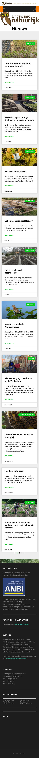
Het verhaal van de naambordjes (14, 271)
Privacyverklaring (22, 624)
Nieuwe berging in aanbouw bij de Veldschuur (18, 379)
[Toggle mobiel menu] (4, 9)
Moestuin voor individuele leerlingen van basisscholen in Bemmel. (19, 525)
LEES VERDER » (9, 82)
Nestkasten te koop (14, 471)
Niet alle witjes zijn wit (15, 171)
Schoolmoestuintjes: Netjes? (19, 221)
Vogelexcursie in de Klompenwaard (14, 325)
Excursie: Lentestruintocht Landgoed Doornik (17, 64)
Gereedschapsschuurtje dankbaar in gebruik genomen (19, 118)
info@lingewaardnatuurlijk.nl (16, 658)
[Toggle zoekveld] (34, 9)
